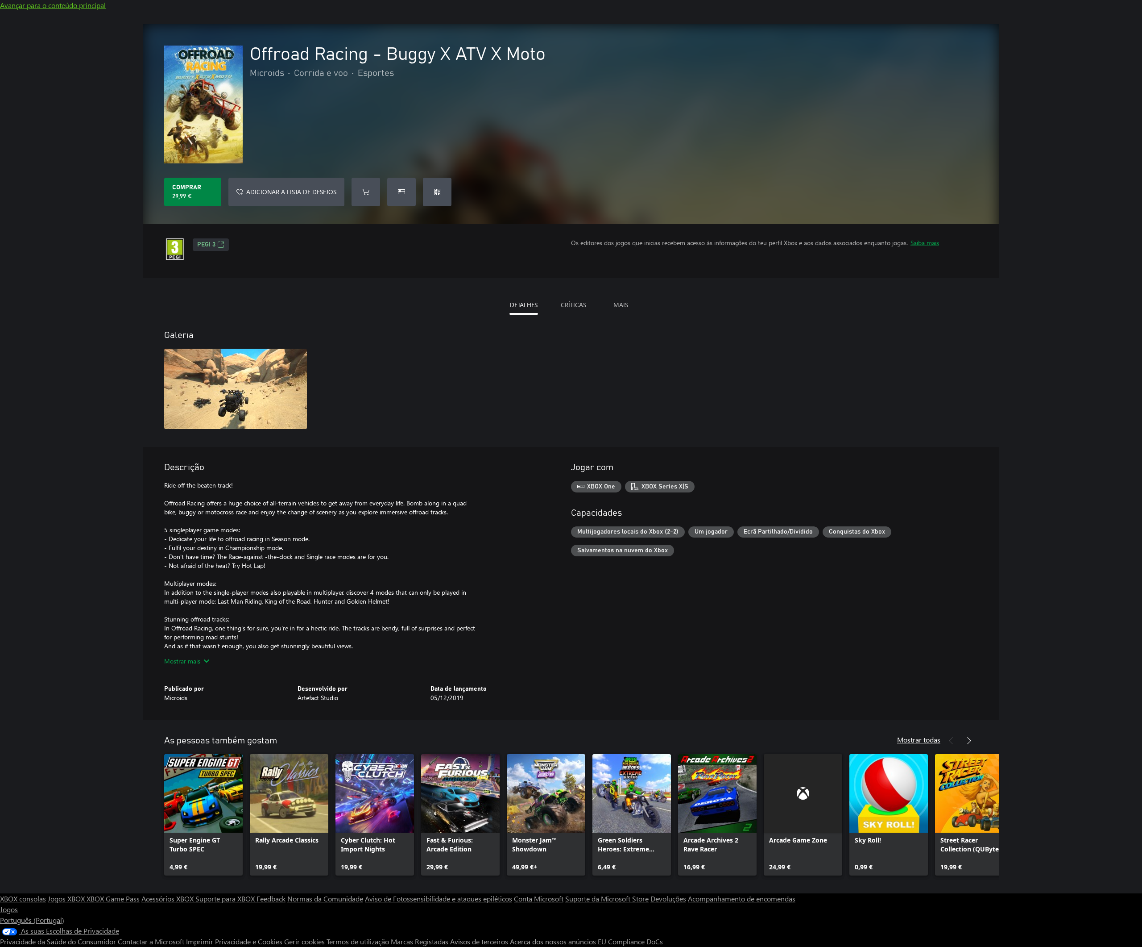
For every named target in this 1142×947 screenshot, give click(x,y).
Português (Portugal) (32, 920)
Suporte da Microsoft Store (607, 898)
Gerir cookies (304, 941)
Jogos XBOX (67, 898)
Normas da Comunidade (325, 898)
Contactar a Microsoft (151, 941)
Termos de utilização (358, 941)
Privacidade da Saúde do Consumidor (58, 941)
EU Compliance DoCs (630, 941)
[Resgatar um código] (437, 192)
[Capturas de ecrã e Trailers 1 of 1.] (235, 389)
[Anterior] (951, 740)
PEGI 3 (206, 245)
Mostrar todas (918, 739)
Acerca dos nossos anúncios (553, 941)
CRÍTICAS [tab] (573, 304)
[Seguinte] (969, 740)
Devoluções (668, 898)
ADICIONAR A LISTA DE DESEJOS (291, 192)
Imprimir (199, 941)
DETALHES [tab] (524, 304)
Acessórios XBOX (168, 898)
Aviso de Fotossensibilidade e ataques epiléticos (438, 898)
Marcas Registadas (419, 941)
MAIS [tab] (620, 304)
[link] (203, 815)
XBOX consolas (23, 898)
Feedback (271, 898)
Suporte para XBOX (226, 898)
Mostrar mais (182, 661)
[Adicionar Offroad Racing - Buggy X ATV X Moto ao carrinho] (366, 192)
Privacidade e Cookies (248, 941)
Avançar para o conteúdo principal (53, 5)
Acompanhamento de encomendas (741, 898)
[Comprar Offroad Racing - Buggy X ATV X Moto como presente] (401, 192)
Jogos (9, 909)
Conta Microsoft (538, 898)
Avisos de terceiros (479, 941)
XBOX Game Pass (113, 898)
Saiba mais (924, 242)
